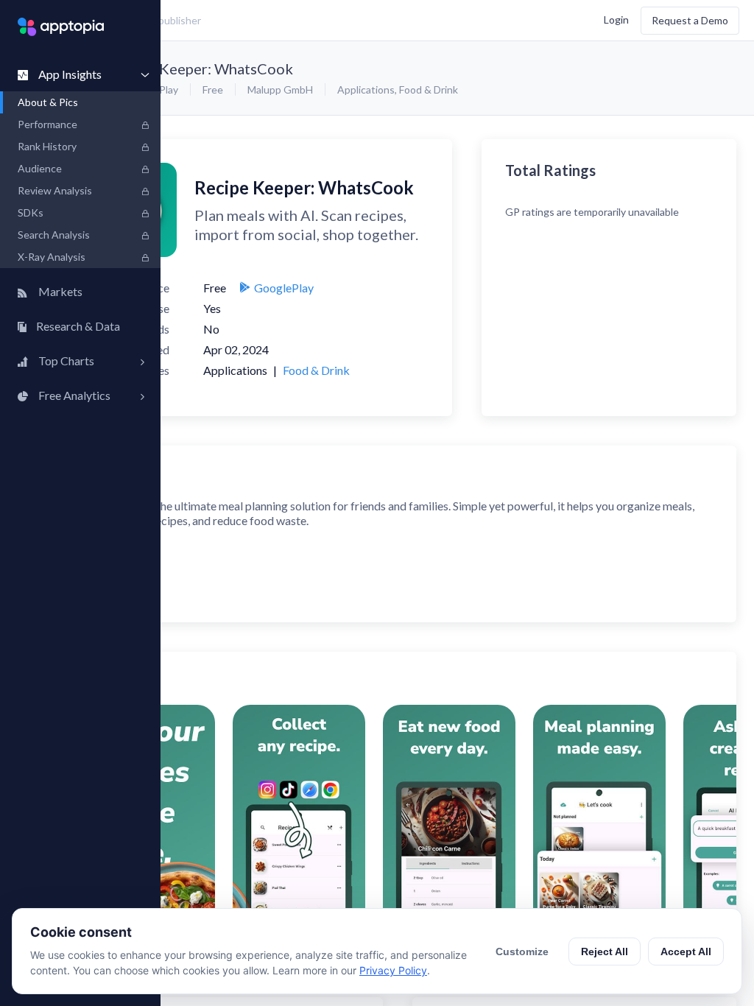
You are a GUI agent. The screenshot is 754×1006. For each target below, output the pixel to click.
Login (616, 19)
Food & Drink (428, 89)
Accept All (685, 951)
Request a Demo (690, 20)
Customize (522, 951)
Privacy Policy (393, 970)
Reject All (604, 951)
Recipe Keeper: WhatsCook (201, 68)
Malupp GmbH (280, 89)
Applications (366, 89)
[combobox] (276, 20)
